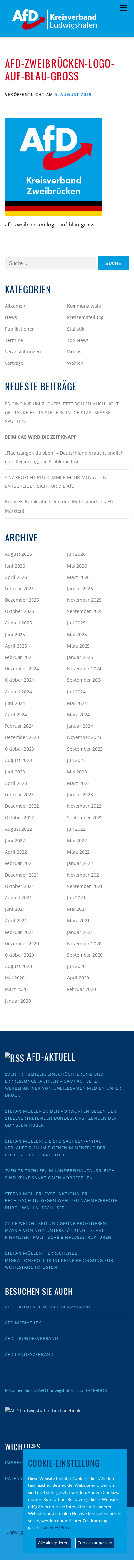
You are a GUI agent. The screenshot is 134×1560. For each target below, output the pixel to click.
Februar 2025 (19, 657)
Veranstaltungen (23, 352)
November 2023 (84, 737)
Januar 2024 (80, 726)
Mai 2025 (77, 634)
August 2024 (18, 692)
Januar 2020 (18, 1001)
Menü (123, 8)
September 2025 (85, 611)
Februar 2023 (19, 794)
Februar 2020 (81, 989)
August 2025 (18, 623)
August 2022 (18, 829)
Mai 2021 (77, 909)
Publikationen (20, 329)
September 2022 (85, 817)
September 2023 (85, 749)
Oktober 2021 (19, 886)
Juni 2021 (15, 909)
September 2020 (85, 955)
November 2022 (84, 806)
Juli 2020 (76, 966)
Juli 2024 (76, 692)
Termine (14, 340)
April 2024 (16, 714)
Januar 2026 (80, 588)
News (11, 317)
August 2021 (18, 898)
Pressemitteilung (85, 317)
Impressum (18, 1462)
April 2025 (16, 646)
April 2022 (16, 852)
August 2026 (18, 554)
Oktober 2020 (19, 955)
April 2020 (78, 978)
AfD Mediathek (23, 1323)
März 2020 (16, 989)
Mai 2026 (77, 566)
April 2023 (16, 783)
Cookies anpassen (94, 1543)
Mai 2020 (15, 978)
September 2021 (85, 886)
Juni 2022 (15, 840)
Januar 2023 (80, 794)
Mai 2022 (77, 840)
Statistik (75, 329)
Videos (74, 352)
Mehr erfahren (57, 1528)
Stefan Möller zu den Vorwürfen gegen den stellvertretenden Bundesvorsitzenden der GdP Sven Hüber (61, 1118)
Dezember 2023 (22, 737)
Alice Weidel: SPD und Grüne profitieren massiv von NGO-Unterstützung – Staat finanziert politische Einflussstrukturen (58, 1230)
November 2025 (84, 600)
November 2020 (84, 943)
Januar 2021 (80, 932)
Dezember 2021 (22, 875)
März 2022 (78, 852)
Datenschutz (21, 1478)
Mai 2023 (77, 772)
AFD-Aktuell (51, 1056)
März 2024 (78, 714)
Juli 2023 (76, 760)
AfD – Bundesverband (31, 1338)
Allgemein (16, 306)
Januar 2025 (80, 657)
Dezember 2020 (22, 943)
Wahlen (75, 363)
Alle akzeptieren (53, 1543)
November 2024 (84, 668)
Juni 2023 (15, 772)
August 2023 (18, 760)
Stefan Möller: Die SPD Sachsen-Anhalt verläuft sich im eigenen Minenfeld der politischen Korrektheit (55, 1148)
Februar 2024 (19, 726)
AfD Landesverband (29, 1354)
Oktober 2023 (19, 749)
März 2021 (78, 920)
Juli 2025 (76, 623)
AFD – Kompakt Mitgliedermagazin (48, 1307)
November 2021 (84, 875)
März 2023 (78, 783)
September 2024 (85, 680)
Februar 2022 (19, 863)
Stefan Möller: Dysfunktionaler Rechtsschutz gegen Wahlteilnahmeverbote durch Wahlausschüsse (61, 1201)
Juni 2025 (15, 634)
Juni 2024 (15, 703)
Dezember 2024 (22, 668)
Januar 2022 (80, 863)
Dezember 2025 (22, 600)
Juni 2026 (15, 566)
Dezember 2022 (22, 806)
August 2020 (18, 966)
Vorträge (14, 363)
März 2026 (78, 577)
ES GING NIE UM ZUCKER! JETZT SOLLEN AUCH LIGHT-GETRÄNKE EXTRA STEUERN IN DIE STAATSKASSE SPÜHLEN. (63, 412)
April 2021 (16, 920)
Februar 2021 (19, 932)
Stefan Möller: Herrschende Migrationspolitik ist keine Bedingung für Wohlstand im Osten (59, 1260)
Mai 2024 (77, 703)
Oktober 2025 (19, 611)
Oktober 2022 (19, 817)
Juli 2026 (76, 554)
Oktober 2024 (19, 680)
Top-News (78, 340)
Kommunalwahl (84, 306)
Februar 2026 (19, 588)
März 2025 (78, 646)
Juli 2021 (76, 898)
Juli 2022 (76, 829)
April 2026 (16, 577)
